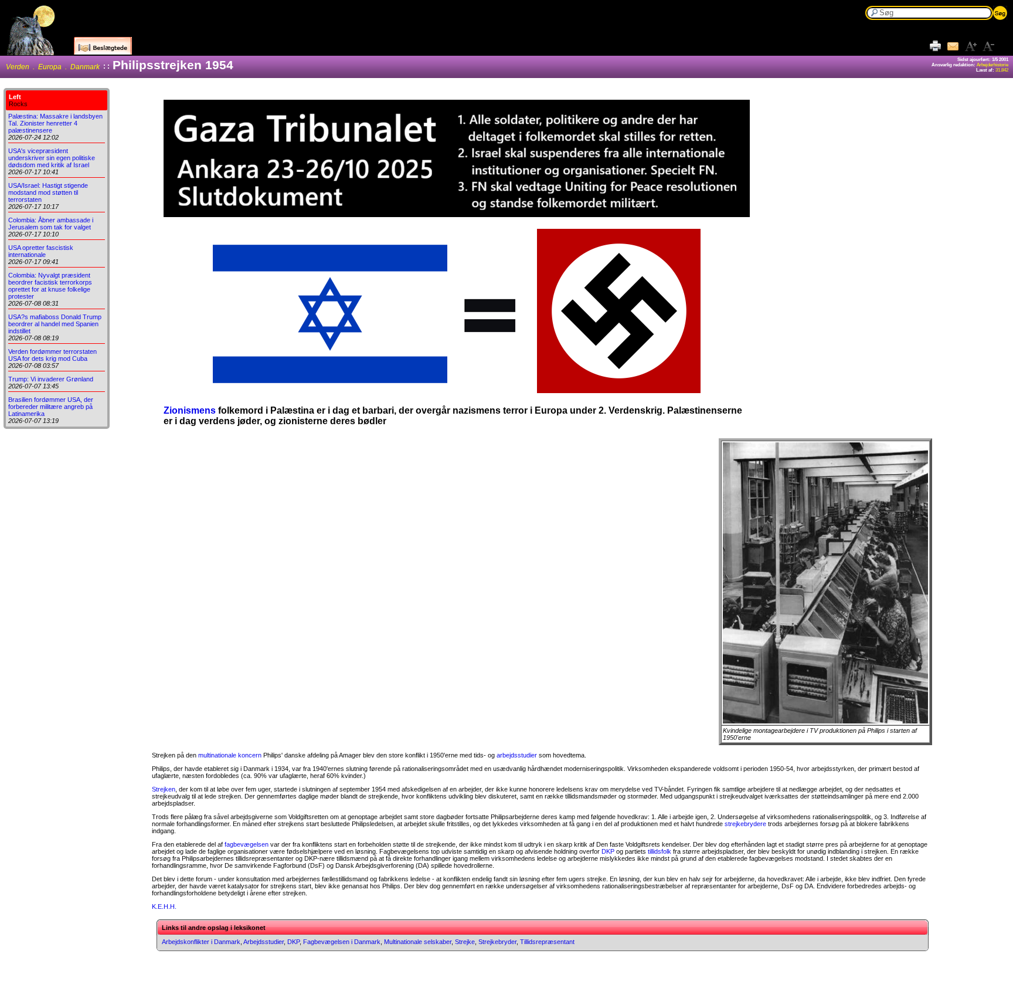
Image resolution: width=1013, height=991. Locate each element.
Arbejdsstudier (263, 941)
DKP (607, 851)
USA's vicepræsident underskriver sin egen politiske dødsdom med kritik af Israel (51, 157)
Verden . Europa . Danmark (53, 67)
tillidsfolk (659, 851)
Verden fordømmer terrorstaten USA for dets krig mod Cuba (52, 355)
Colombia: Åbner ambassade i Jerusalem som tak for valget (50, 224)
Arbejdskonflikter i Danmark (201, 941)
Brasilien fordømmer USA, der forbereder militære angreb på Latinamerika (50, 406)
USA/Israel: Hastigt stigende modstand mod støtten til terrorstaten (48, 192)
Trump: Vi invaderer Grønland (50, 379)
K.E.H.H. (164, 906)
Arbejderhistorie (992, 64)
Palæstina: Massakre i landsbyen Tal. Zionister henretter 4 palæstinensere (55, 123)
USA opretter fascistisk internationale (40, 251)
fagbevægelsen (246, 844)
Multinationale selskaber (417, 941)
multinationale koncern (229, 755)
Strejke (465, 941)
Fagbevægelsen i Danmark (341, 941)
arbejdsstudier (517, 755)
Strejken (163, 789)
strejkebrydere (745, 823)
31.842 (1001, 70)
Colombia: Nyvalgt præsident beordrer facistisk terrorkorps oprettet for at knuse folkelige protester (50, 286)
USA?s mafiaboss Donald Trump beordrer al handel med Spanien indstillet (54, 323)
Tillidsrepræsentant (547, 941)
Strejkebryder (497, 941)
